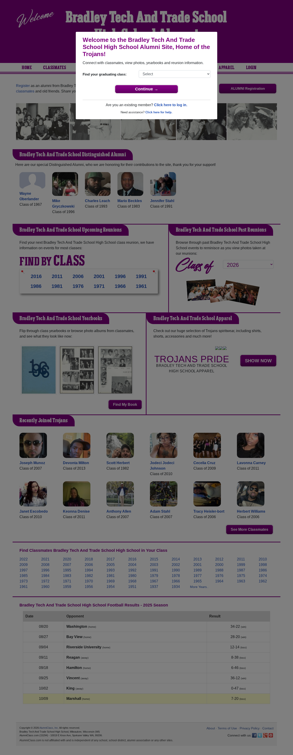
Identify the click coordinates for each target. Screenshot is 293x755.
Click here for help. (158, 112)
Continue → (146, 89)
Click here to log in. (170, 105)
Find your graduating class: (105, 74)
